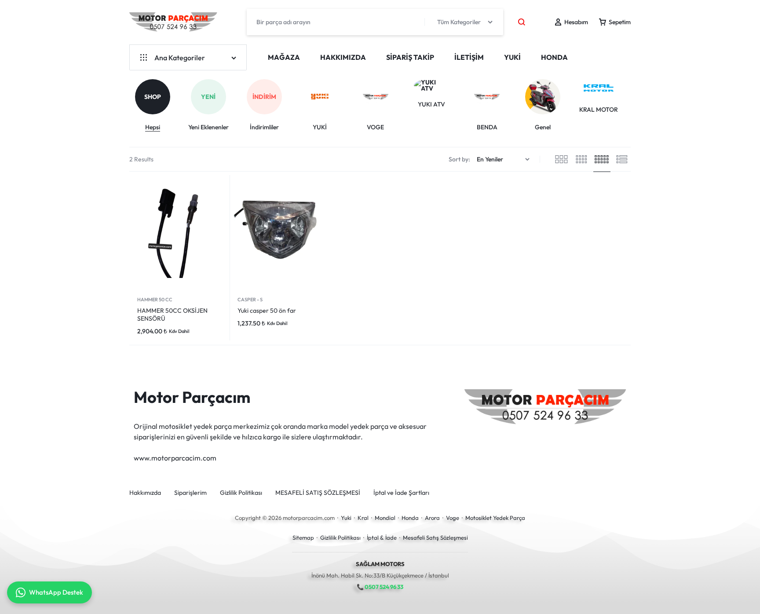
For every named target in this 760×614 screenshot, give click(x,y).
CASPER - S (250, 299)
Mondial (385, 517)
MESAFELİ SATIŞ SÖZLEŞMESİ (317, 493)
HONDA (554, 57)
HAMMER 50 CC (154, 299)
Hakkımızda (343, 57)
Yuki (346, 517)
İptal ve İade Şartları (401, 493)
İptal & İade (382, 537)
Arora (432, 517)
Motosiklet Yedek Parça (495, 517)
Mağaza (284, 57)
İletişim (469, 57)
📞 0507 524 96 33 (380, 586)
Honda (410, 517)
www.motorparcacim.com (175, 457)
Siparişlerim (190, 493)
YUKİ (512, 57)
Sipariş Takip (410, 57)
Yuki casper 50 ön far (267, 310)
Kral (363, 517)
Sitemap (303, 537)
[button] (632, 97)
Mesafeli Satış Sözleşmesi (435, 537)
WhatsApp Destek (56, 592)
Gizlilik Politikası (241, 493)
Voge (452, 517)
